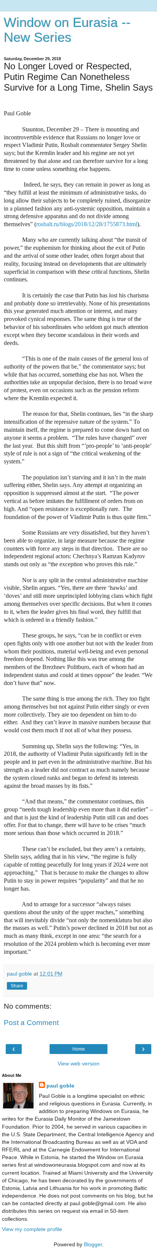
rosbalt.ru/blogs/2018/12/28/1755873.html (86, 224)
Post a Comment (31, 1023)
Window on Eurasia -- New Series (67, 30)
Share (17, 986)
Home (78, 1049)
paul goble (60, 1086)
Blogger (93, 1244)
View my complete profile (32, 1229)
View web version (78, 1063)
